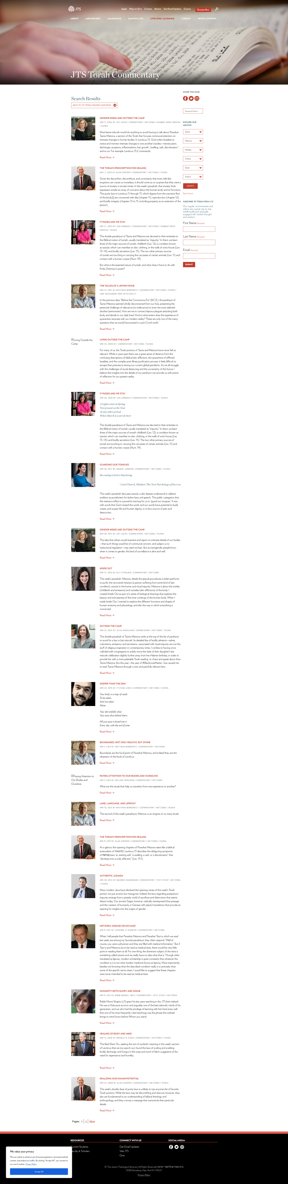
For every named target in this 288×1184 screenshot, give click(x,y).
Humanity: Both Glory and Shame (120, 991)
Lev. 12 (151, 243)
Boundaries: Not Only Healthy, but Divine (125, 742)
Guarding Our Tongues (114, 464)
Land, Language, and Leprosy (118, 803)
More (92, 1121)
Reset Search (188, 193)
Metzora (141, 236)
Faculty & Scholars (79, 1151)
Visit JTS (124, 1151)
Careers (187, 8)
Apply (124, 8)
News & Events (207, 18)
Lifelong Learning (162, 18)
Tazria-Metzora (107, 303)
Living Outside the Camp (114, 339)
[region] (39, 1162)
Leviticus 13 (144, 139)
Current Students (79, 1146)
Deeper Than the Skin (113, 683)
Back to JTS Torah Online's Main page (92, 105)
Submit (189, 264)
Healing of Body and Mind (116, 1033)
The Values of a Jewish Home (117, 285)
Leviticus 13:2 (131, 151)
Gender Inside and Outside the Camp (122, 118)
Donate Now (203, 9)
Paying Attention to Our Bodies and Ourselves (129, 776)
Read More (105, 157)
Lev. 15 (134, 251)
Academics (114, 18)
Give (122, 1155)
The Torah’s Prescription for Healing (123, 168)
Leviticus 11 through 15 (130, 193)
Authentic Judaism (111, 875)
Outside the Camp (111, 626)
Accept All (39, 1171)
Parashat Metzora (147, 847)
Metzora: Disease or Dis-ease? (118, 926)
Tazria (129, 236)
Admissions (93, 18)
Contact (148, 8)
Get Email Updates (172, 8)
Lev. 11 (171, 255)
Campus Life (135, 18)
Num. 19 (135, 258)
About (74, 18)
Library (186, 18)
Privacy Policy (31, 1164)
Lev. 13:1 (137, 858)
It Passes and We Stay (112, 222)
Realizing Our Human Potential (119, 1078)
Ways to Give (135, 8)
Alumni (157, 8)
